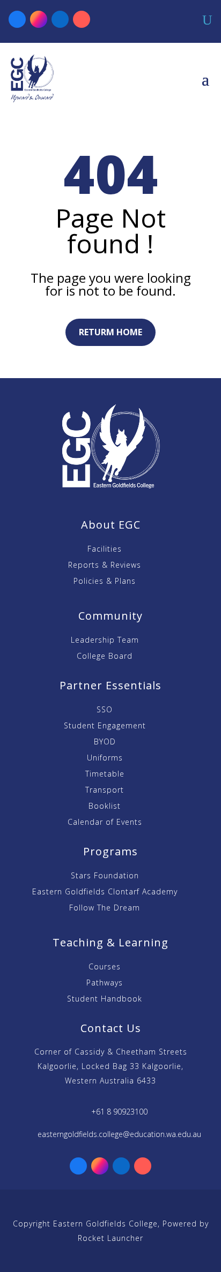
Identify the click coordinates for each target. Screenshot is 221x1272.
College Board (104, 656)
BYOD (105, 742)
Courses (105, 967)
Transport (104, 790)
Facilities (104, 549)
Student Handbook (104, 999)
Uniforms (105, 758)
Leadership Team (105, 640)
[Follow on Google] (81, 19)
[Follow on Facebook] (17, 19)
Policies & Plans (104, 581)
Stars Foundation (105, 876)
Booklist (105, 806)
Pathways (104, 983)
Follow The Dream (104, 908)
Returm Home (110, 332)
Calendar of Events (105, 822)
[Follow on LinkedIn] (60, 19)
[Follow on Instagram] (38, 19)
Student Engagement (105, 726)
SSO (105, 710)
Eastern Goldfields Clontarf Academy (105, 892)
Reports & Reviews (104, 565)
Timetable (104, 774)
